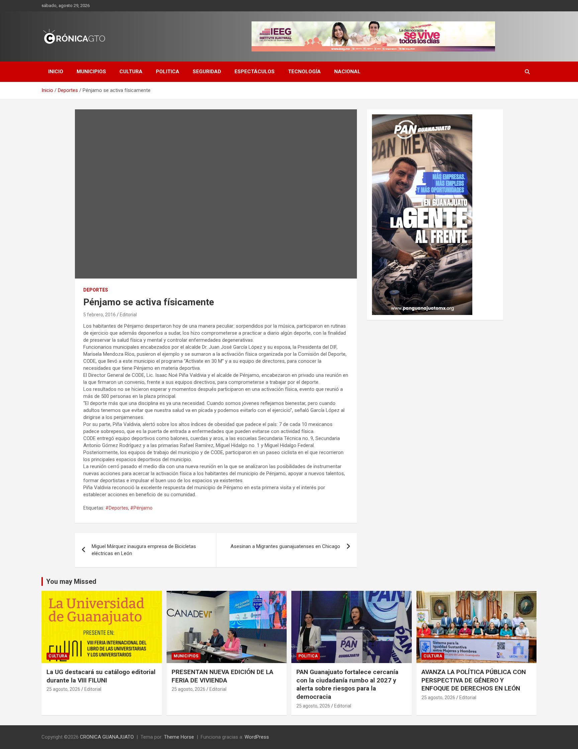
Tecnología (304, 72)
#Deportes (116, 508)
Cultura (130, 72)
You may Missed (71, 581)
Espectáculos (254, 72)
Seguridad (207, 72)
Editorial (128, 314)
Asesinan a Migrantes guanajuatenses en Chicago (285, 546)
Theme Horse (179, 737)
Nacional (347, 72)
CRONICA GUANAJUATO (107, 737)
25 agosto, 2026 (63, 689)
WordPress (257, 737)
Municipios (91, 72)
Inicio (55, 72)
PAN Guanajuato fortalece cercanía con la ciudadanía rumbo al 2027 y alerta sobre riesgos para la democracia (347, 684)
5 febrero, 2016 (99, 314)
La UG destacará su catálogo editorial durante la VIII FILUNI (101, 676)
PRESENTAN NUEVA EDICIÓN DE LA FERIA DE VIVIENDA (222, 676)
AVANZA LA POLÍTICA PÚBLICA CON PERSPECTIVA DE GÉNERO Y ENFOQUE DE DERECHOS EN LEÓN (473, 680)
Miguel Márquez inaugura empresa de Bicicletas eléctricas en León (144, 549)
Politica (167, 72)
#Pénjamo (141, 508)
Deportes (95, 290)
